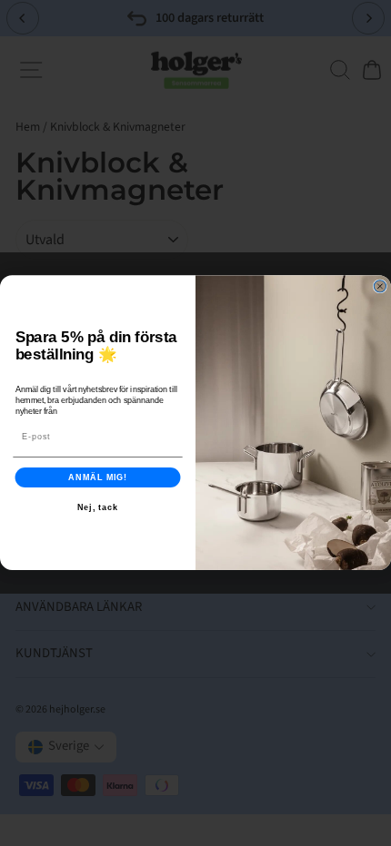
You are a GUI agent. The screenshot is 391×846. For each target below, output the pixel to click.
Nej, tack (98, 507)
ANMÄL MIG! (97, 477)
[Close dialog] (380, 286)
